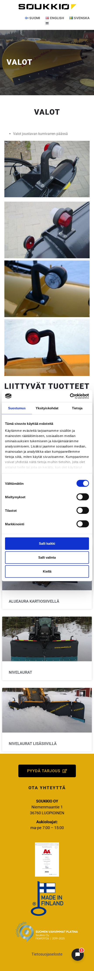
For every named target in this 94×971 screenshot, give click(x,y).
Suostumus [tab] (17, 408)
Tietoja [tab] (77, 408)
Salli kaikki (47, 543)
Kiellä (47, 571)
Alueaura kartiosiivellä (34, 601)
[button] (47, 23)
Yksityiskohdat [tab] (47, 408)
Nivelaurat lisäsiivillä (33, 743)
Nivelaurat (20, 672)
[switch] (83, 496)
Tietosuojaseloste (47, 954)
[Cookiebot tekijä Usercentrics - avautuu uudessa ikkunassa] (70, 396)
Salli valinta (47, 557)
